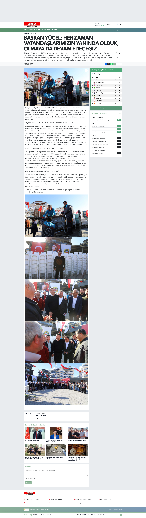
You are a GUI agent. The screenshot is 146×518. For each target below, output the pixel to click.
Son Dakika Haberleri (55, 503)
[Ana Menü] (121, 29)
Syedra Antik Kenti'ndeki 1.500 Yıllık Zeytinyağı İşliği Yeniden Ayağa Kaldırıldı (77, 459)
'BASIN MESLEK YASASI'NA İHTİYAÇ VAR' (92, 514)
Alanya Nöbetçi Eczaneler (32, 499)
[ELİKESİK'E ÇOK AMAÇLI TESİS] (78, 433)
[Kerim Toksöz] (30, 413)
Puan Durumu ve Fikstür (106, 499)
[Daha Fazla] (114, 64)
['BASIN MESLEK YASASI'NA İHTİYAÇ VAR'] (56, 433)
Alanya (26, 29)
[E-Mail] (37, 419)
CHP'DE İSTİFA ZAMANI (32, 440)
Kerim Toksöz (41, 415)
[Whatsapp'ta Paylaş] (111, 64)
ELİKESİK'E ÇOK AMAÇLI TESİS (77, 440)
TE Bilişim (119, 509)
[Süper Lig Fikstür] (120, 113)
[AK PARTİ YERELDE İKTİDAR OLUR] (56, 450)
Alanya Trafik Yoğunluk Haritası (83, 499)
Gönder (28, 483)
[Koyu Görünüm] (119, 29)
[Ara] (117, 29)
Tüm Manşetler (29, 503)
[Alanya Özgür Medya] (32, 24)
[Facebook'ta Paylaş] (106, 64)
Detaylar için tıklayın (106, 108)
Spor (48, 29)
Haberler (26, 33)
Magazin (54, 29)
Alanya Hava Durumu (56, 499)
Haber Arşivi (79, 503)
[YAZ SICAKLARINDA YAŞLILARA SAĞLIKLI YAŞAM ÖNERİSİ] (35, 450)
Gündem (32, 29)
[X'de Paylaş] (108, 64)
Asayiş (44, 29)
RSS (27, 509)
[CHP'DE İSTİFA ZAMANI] (35, 433)
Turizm (38, 29)
